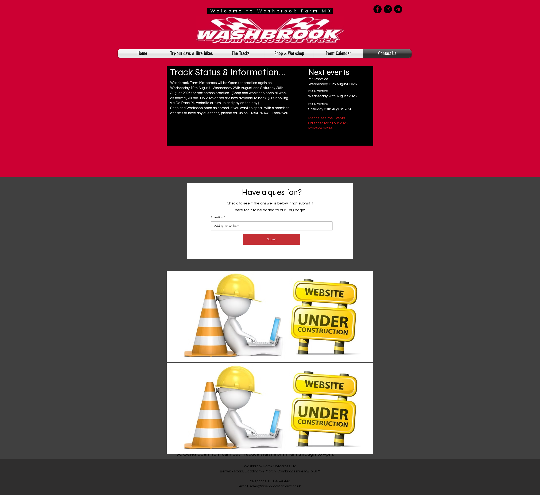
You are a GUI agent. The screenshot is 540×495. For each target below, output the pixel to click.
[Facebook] (377, 9)
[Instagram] (388, 9)
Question (217, 217)
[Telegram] (398, 9)
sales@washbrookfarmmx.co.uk (275, 486)
